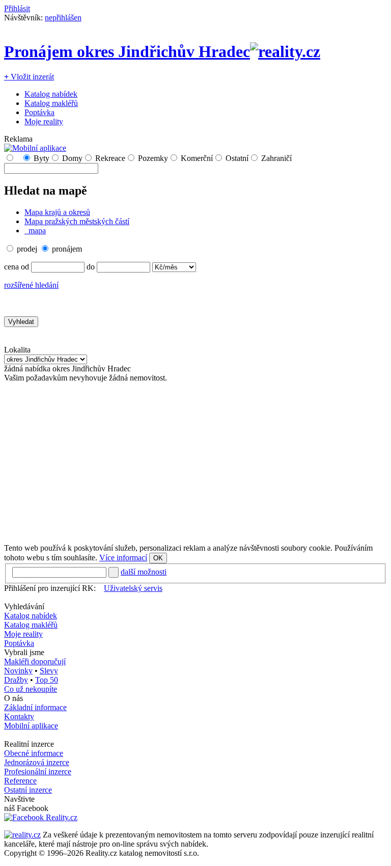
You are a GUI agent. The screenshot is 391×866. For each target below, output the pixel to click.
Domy (72, 158)
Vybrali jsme (24, 652)
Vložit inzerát (29, 76)
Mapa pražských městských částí (76, 221)
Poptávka (39, 112)
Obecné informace (33, 753)
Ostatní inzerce (28, 790)
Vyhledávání (24, 606)
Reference (20, 780)
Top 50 (46, 679)
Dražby (16, 679)
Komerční (197, 158)
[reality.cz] (22, 834)
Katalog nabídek (50, 94)
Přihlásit (17, 8)
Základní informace (35, 707)
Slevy (49, 670)
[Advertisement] (195, 463)
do (91, 266)
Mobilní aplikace (31, 725)
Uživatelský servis (133, 588)
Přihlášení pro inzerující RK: (50, 588)
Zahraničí (276, 158)
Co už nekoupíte (30, 689)
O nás (13, 698)
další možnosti (143, 571)
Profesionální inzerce (37, 771)
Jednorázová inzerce (36, 762)
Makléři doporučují (35, 661)
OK (158, 558)
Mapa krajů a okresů (57, 212)
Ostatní (237, 158)
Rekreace (110, 158)
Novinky (18, 670)
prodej (27, 249)
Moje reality (43, 121)
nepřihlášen (63, 17)
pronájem (67, 249)
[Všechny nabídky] (18, 158)
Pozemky (153, 158)
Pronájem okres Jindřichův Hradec (127, 51)
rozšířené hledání (31, 285)
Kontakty (19, 716)
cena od (16, 266)
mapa (36, 230)
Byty (41, 158)
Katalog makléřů (51, 103)
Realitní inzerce (29, 744)
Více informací (123, 557)
